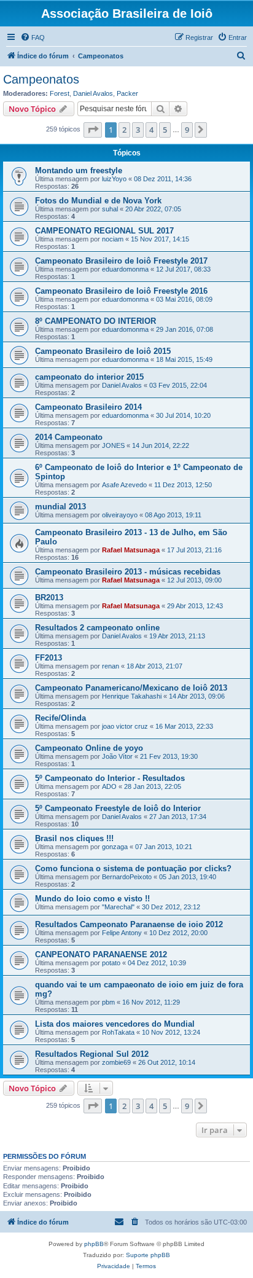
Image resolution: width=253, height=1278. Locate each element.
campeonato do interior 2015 (89, 377)
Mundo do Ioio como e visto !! (92, 898)
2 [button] (124, 129)
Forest (59, 93)
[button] (93, 129)
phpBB (94, 1244)
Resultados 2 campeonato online (97, 627)
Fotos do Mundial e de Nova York (98, 200)
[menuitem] (32, 37)
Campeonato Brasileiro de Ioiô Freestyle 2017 (121, 260)
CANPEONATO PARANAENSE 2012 (101, 954)
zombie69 (116, 1062)
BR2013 (49, 597)
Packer (127, 93)
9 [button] (187, 129)
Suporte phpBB (148, 1255)
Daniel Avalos (93, 93)
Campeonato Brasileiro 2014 (88, 407)
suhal (110, 209)
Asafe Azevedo (124, 484)
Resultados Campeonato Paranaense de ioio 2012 (129, 924)
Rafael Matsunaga (131, 550)
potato (111, 962)
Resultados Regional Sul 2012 (92, 1054)
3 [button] (138, 129)
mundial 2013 (60, 506)
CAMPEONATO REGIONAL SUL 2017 (104, 230)
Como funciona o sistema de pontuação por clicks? (133, 868)
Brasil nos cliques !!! (74, 838)
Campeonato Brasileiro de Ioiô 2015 (103, 351)
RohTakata (118, 1032)
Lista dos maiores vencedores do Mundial (115, 1024)
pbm (108, 1002)
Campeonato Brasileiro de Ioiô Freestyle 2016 (121, 291)
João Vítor (117, 756)
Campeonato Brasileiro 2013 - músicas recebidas (127, 571)
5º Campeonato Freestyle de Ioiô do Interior (118, 808)
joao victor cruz (125, 726)
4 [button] (151, 129)
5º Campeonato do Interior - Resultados (110, 778)
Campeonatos (41, 79)
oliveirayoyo (120, 515)
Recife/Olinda (60, 718)
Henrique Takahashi (132, 696)
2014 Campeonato (69, 437)
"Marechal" (118, 907)
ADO (109, 786)
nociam (112, 239)
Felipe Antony (122, 932)
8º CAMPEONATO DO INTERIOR (95, 321)
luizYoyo (114, 178)
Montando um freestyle (78, 170)
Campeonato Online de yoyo (89, 748)
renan (110, 666)
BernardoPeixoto (127, 876)
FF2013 (48, 657)
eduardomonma (125, 269)
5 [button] (165, 129)
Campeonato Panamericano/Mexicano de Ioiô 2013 (131, 687)
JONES (113, 445)
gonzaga (115, 846)
